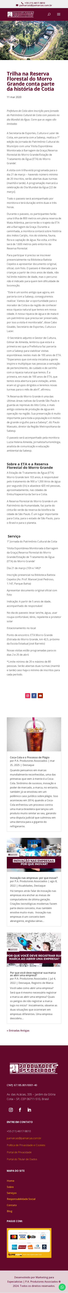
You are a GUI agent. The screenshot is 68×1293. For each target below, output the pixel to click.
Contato (12, 1205)
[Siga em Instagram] (27, 695)
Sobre (10, 1187)
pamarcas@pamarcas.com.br (24, 1138)
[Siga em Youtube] (40, 695)
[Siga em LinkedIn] (29, 1110)
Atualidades (25, 885)
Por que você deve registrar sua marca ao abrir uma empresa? (33, 974)
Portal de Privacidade (19, 1152)
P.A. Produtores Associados (31, 760)
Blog (9, 1211)
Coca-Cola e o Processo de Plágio (29, 757)
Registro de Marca (42, 983)
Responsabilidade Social (21, 1199)
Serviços (12, 1193)
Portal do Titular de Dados (22, 1159)
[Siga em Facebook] (34, 695)
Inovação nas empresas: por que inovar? (34, 878)
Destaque (28, 765)
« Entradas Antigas (18, 1030)
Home (10, 1180)
